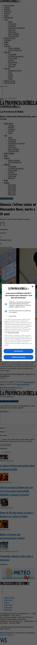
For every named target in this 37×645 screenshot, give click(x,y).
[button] (18, 316)
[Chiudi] (33, 286)
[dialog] (18, 322)
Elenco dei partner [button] (13, 332)
